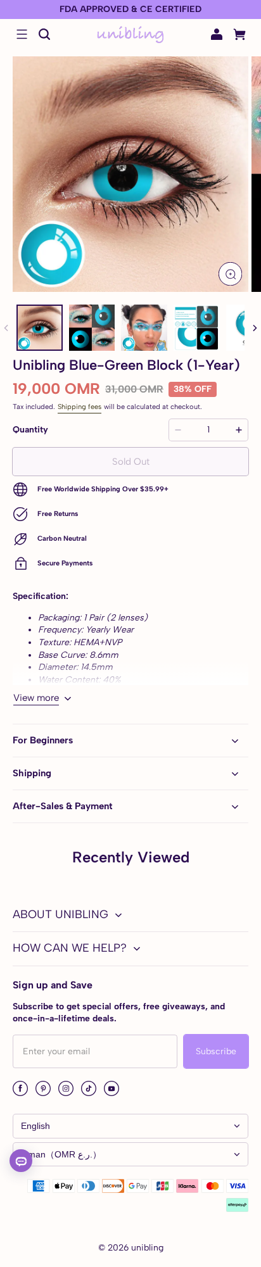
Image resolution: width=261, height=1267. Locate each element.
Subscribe (216, 1051)
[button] (21, 34)
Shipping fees (79, 406)
